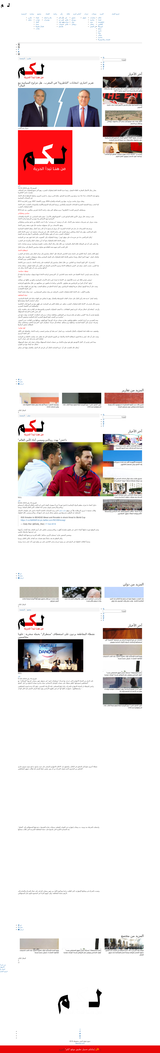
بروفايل (74, 24)
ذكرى (100, 31)
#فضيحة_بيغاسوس (104, 39)
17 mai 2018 (50, 523)
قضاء (37, 17)
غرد (20, 379)
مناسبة (92, 20)
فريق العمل (115, 14)
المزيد (102, 14)
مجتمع (39, 14)
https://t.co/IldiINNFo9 (30, 520)
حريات (86, 14)
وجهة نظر (62, 22)
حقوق (84, 17)
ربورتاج (74, 20)
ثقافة (68, 14)
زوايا (99, 33)
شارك (21, 381)
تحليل (30, 20)
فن (66, 17)
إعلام (99, 17)
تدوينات (61, 24)
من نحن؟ (3, 965)
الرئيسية (23, 14)
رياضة (55, 14)
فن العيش (93, 26)
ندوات (67, 22)
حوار (73, 22)
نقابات (38, 28)
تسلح (99, 28)
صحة (37, 24)
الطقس (100, 24)
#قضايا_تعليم (40, 26)
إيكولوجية (101, 22)
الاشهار (2, 967)
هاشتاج (61, 26)
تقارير (30, 17)
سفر (91, 22)
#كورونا (100, 26)
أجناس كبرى (77, 14)
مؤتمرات (47, 20)
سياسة (32, 14)
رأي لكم (61, 17)
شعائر (92, 24)
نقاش (66, 20)
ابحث (124, 60)
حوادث (38, 20)
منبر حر (61, 20)
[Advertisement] (58, 363)
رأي (61, 14)
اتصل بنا (2, 969)
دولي (28, 415)
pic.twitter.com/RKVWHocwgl (52, 520)
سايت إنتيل (62, 510)
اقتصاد (48, 14)
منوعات (94, 14)
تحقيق (73, 17)
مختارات (92, 17)
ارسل (21, 384)
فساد (99, 20)
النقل (37, 22)
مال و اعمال (48, 17)
